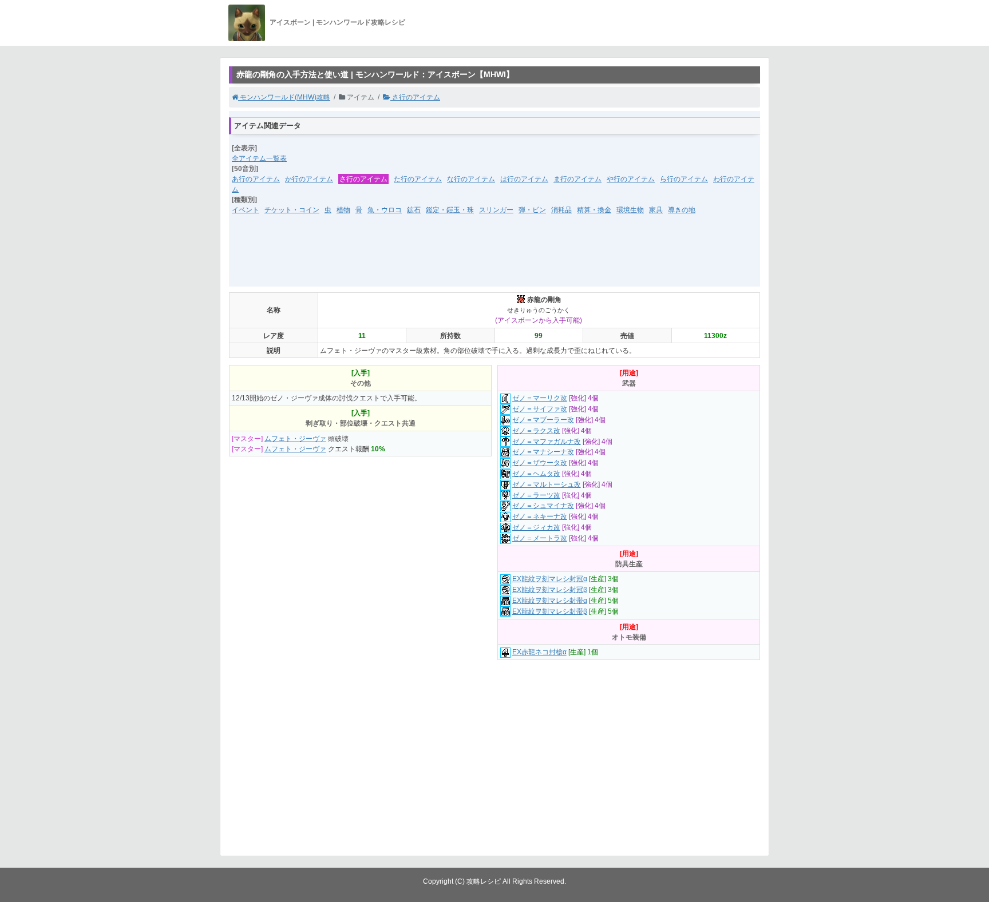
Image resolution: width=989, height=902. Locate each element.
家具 (656, 210)
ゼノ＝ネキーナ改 (539, 516)
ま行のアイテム (577, 179)
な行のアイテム (471, 179)
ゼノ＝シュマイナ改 (543, 506)
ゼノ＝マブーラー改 (543, 420)
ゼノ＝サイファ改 (539, 409)
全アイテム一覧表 (259, 158)
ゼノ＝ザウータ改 (539, 463)
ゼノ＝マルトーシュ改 (546, 484)
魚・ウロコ (384, 210)
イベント (245, 210)
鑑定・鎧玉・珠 (450, 210)
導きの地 (681, 210)
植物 (343, 210)
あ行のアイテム (256, 179)
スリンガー (496, 210)
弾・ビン (532, 210)
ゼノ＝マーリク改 (539, 398)
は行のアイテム (524, 179)
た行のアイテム (418, 179)
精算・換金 (594, 210)
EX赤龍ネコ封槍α (539, 652)
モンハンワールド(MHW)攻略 (284, 97)
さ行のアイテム (415, 97)
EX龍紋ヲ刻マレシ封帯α (549, 601)
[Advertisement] (494, 258)
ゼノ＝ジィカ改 (536, 527)
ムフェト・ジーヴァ (295, 439)
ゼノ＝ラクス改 (536, 431)
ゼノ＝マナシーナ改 (543, 452)
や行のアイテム (631, 179)
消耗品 (561, 210)
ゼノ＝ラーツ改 (536, 495)
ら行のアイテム (684, 179)
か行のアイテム (309, 179)
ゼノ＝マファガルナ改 (546, 442)
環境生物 (630, 210)
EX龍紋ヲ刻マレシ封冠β (549, 590)
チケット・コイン (291, 210)
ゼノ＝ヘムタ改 (536, 474)
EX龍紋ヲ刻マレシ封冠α (549, 579)
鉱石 (414, 210)
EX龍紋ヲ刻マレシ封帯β (549, 611)
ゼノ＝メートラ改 (539, 538)
